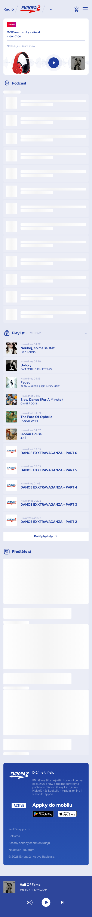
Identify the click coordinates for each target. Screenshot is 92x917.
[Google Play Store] (43, 814)
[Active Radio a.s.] (19, 810)
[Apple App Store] (67, 814)
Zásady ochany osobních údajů (29, 843)
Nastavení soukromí (22, 850)
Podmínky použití (20, 829)
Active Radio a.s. (44, 857)
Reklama (14, 836)
